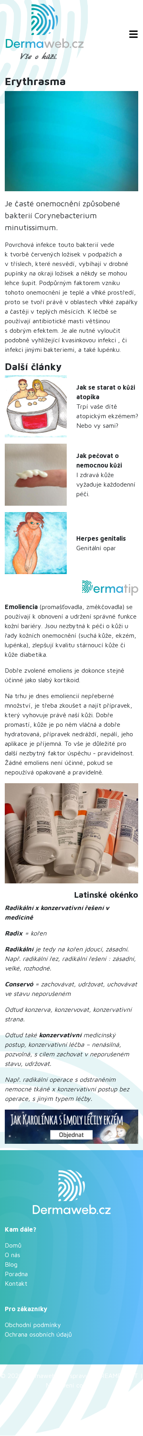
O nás (12, 1254)
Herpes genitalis (101, 538)
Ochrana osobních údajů (38, 1334)
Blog (11, 1264)
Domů (13, 1245)
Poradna (16, 1273)
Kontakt (16, 1283)
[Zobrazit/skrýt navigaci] (133, 34)
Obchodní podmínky (33, 1324)
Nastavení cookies (72, 1385)
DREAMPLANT (117, 1375)
